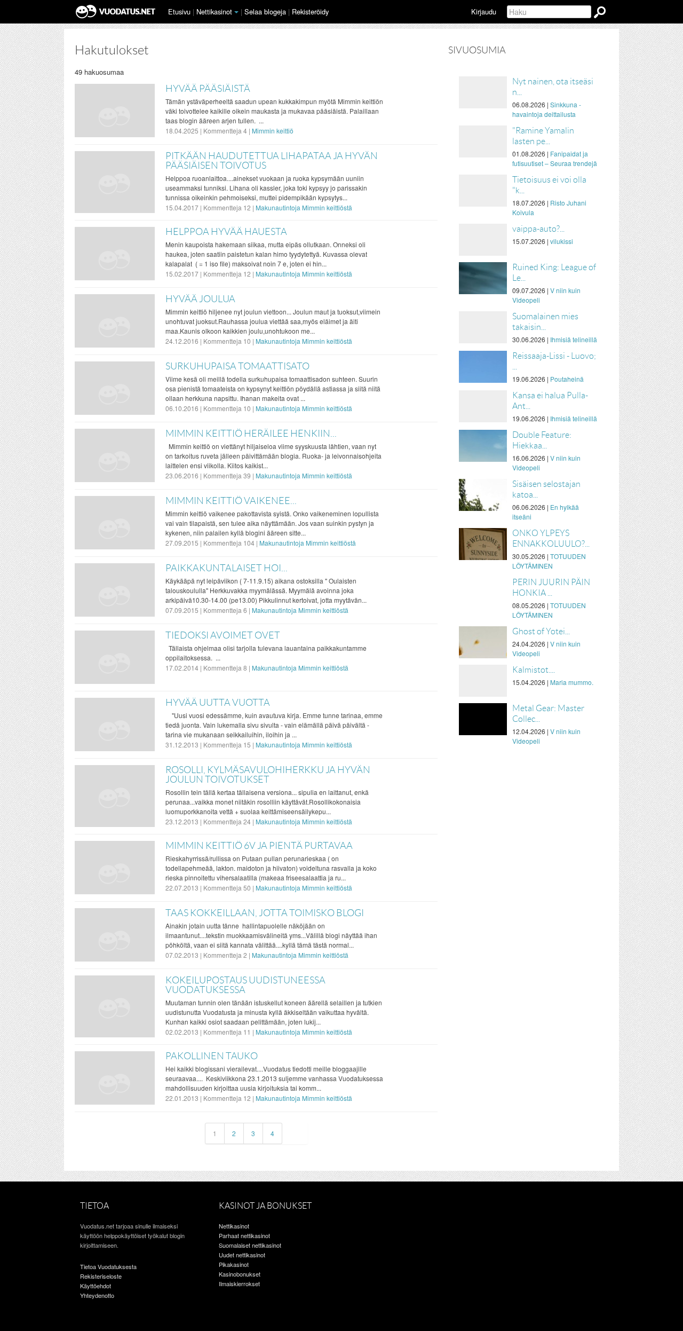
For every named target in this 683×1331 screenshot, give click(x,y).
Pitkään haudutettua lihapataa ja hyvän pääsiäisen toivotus (271, 161)
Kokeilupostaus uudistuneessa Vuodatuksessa (245, 985)
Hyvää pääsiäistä (207, 88)
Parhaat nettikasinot (244, 1235)
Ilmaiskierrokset (239, 1283)
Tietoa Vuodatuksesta (108, 1266)
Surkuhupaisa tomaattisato (237, 366)
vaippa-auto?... (538, 228)
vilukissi (561, 241)
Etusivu (179, 11)
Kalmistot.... (533, 669)
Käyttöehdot (95, 1285)
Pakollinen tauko (211, 1056)
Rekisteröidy (310, 11)
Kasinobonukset (239, 1274)
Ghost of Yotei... (541, 631)
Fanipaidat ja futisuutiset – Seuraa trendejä (554, 158)
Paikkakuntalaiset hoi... (226, 568)
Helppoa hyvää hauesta (226, 231)
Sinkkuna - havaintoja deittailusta (546, 109)
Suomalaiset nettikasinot (250, 1245)
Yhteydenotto (97, 1295)
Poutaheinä (567, 378)
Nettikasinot (214, 11)
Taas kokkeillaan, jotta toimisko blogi (264, 913)
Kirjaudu (483, 11)
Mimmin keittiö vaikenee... (231, 500)
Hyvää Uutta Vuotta (217, 702)
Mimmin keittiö (272, 130)
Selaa (265, 11)
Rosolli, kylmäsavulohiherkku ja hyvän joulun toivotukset (267, 775)
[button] (236, 12)
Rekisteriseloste (101, 1276)
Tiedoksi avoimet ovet (222, 635)
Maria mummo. (571, 682)
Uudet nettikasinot (242, 1254)
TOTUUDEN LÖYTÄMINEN (549, 561)
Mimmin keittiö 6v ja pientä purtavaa (259, 845)
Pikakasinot (234, 1264)
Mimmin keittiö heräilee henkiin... (251, 433)
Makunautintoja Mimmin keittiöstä (304, 207)
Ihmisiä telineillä (573, 339)
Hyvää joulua (200, 299)
